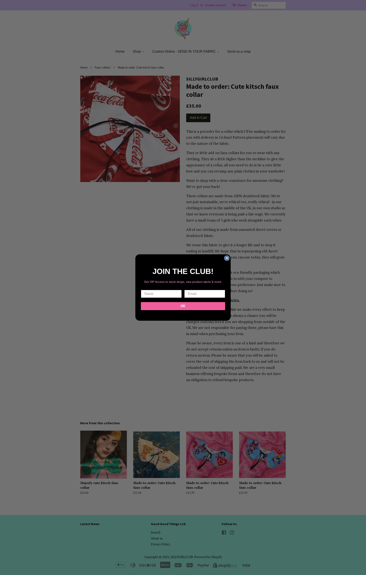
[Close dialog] (227, 258)
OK (183, 306)
